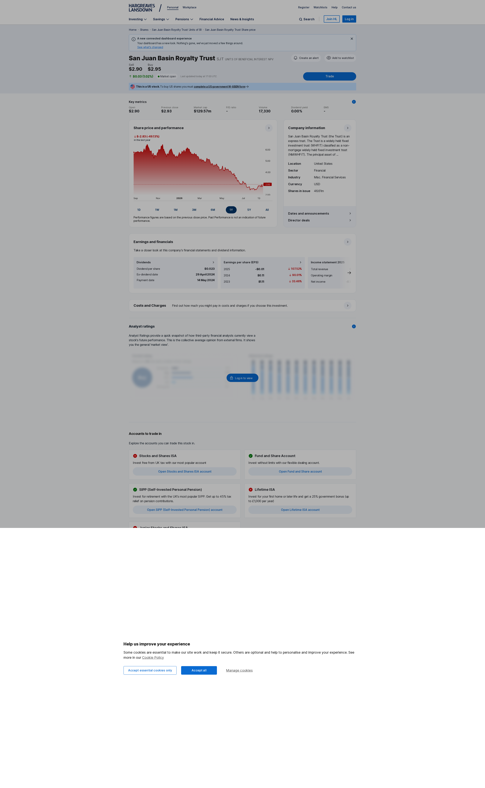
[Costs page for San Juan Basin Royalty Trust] (242, 306)
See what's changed (150, 47)
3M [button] (194, 209)
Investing (136, 19)
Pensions (182, 19)
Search (309, 19)
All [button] (267, 209)
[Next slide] (345, 273)
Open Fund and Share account (300, 471)
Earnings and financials (153, 242)
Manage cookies (239, 670)
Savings (159, 19)
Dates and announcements (308, 213)
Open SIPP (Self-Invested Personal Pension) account (184, 510)
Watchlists (320, 7)
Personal (172, 7)
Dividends (144, 262)
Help (335, 7)
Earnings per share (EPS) (241, 262)
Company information (306, 128)
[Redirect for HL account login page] (242, 378)
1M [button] (176, 209)
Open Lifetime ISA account (300, 510)
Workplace (189, 7)
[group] (203, 209)
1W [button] (157, 209)
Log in (349, 19)
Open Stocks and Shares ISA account (184, 471)
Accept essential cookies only (150, 670)
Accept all (199, 670)
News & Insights (242, 19)
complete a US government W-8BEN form (219, 86)
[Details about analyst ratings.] (354, 326)
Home (133, 29)
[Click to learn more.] (354, 102)
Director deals (299, 220)
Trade (329, 76)
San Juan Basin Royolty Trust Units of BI (177, 29)
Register (303, 7)
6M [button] (213, 209)
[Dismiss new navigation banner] (352, 39)
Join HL (331, 19)
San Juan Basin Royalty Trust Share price (230, 29)
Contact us (349, 7)
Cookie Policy (153, 657)
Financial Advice (211, 19)
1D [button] (139, 209)
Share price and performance (159, 128)
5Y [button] (249, 209)
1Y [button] (231, 209)
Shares (144, 29)
